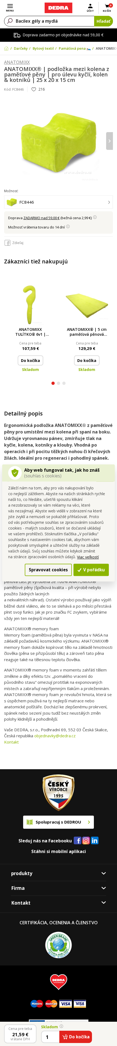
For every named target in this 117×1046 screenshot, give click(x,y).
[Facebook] (77, 841)
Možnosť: (11, 191)
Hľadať (103, 21)
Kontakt (11, 742)
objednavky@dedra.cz (55, 735)
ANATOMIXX (17, 62)
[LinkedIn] (94, 841)
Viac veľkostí (88, 557)
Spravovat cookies (48, 569)
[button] (53, 384)
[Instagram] (86, 841)
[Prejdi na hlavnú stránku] (58, 8)
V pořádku (93, 569)
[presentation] (7, 141)
